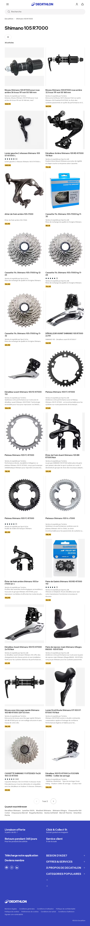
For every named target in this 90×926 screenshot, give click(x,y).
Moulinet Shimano (43, 810)
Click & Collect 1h (57, 830)
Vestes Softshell (51, 813)
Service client (54, 839)
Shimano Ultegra (60, 810)
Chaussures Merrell (19, 813)
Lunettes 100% (28, 810)
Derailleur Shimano (13, 810)
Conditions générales (27, 909)
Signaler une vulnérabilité (14, 914)
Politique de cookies (12, 911)
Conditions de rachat (48, 911)
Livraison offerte (15, 830)
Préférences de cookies (30, 911)
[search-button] (9, 11)
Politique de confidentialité (65, 909)
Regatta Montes (36, 813)
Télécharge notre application (21, 855)
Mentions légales (11, 909)
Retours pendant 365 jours (21, 839)
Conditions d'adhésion (66, 911)
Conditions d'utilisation (45, 909)
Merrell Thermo (65, 813)
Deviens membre (14, 860)
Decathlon (9, 19)
